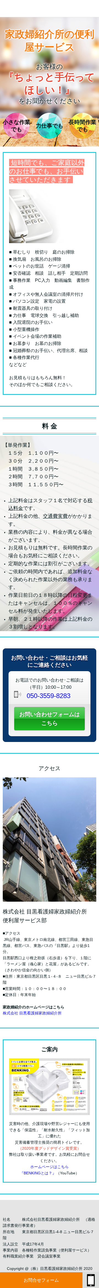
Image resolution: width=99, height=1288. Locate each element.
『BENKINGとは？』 (38, 1173)
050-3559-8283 (48, 695)
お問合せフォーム (41, 1280)
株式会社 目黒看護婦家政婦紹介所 (32, 1013)
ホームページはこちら (49, 1167)
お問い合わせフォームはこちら (49, 718)
